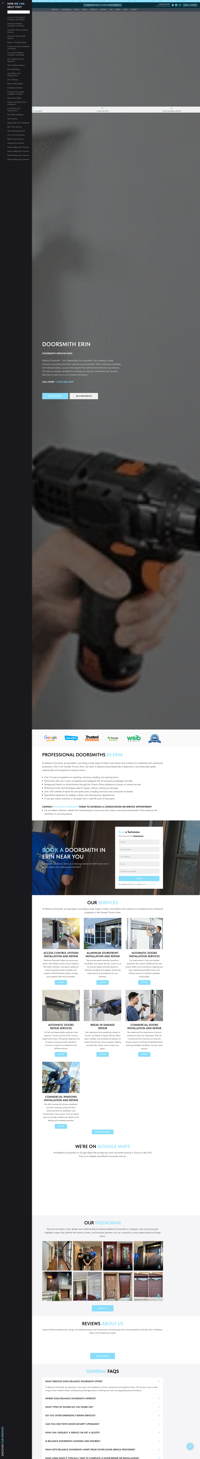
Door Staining (12, 79)
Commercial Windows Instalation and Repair (15, 54)
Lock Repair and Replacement (13, 109)
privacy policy (151, 884)
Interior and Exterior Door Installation (16, 103)
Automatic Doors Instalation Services (17, 31)
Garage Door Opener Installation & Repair (15, 93)
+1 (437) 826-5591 (64, 381)
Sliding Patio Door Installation (18, 123)
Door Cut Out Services (16, 135)
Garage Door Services (15, 143)
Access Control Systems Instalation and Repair (16, 18)
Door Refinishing (13, 69)
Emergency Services (14, 88)
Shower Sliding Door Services (18, 159)
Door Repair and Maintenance (13, 74)
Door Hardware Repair (16, 65)
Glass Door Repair (14, 98)
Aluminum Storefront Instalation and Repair (15, 24)
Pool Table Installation (15, 114)
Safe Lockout (12, 119)
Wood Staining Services (16, 131)
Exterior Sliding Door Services (18, 151)
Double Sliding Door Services (18, 155)
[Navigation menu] (2, 3)
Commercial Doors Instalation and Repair (18, 47)
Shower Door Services (15, 139)
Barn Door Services (14, 127)
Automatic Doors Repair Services (16, 37)
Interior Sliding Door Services (18, 147)
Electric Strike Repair (15, 83)
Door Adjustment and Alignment (15, 60)
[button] (102, 5)
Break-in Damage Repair (16, 42)
